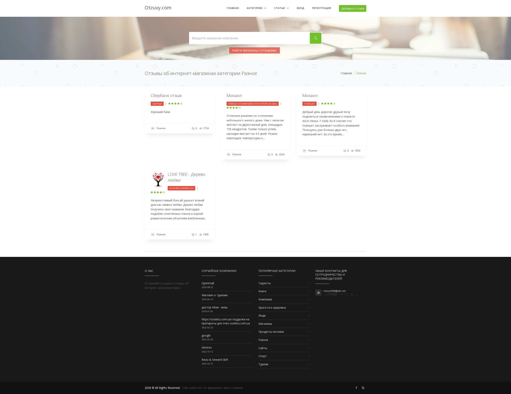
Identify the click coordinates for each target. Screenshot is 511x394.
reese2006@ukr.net (334, 291)
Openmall (208, 283)
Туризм (263, 364)
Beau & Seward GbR (215, 359)
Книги (262, 291)
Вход (300, 8)
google (206, 335)
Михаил (234, 95)
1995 (205, 234)
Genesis (207, 347)
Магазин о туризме (215, 295)
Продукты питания (271, 332)
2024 (281, 154)
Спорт (262, 356)
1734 (205, 128)
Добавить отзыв (352, 8)
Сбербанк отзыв (166, 95)
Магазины (265, 324)
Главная (233, 8)
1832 (357, 150)
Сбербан (157, 103)
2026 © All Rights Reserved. (162, 388)
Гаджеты (264, 283)
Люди (262, 315)
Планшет (309, 103)
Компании (265, 299)
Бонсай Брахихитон (181, 188)
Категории (255, 8)
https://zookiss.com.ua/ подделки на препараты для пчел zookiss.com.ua (226, 321)
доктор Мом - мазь (215, 307)
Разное (161, 128)
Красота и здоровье (272, 307)
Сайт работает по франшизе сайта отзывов (212, 388)
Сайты (262, 348)
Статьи (279, 8)
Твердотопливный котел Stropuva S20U (252, 103)
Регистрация (321, 8)
